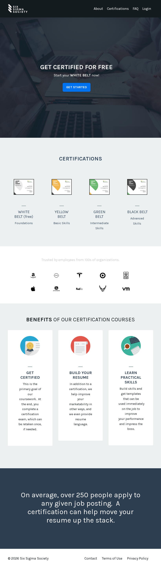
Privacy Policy (137, 558)
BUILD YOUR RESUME (80, 375)
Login (146, 8)
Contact (90, 558)
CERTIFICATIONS (80, 158)
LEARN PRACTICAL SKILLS (131, 377)
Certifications (118, 8)
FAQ (135, 8)
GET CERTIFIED (30, 375)
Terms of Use (112, 558)
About (98, 8)
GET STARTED (76, 87)
